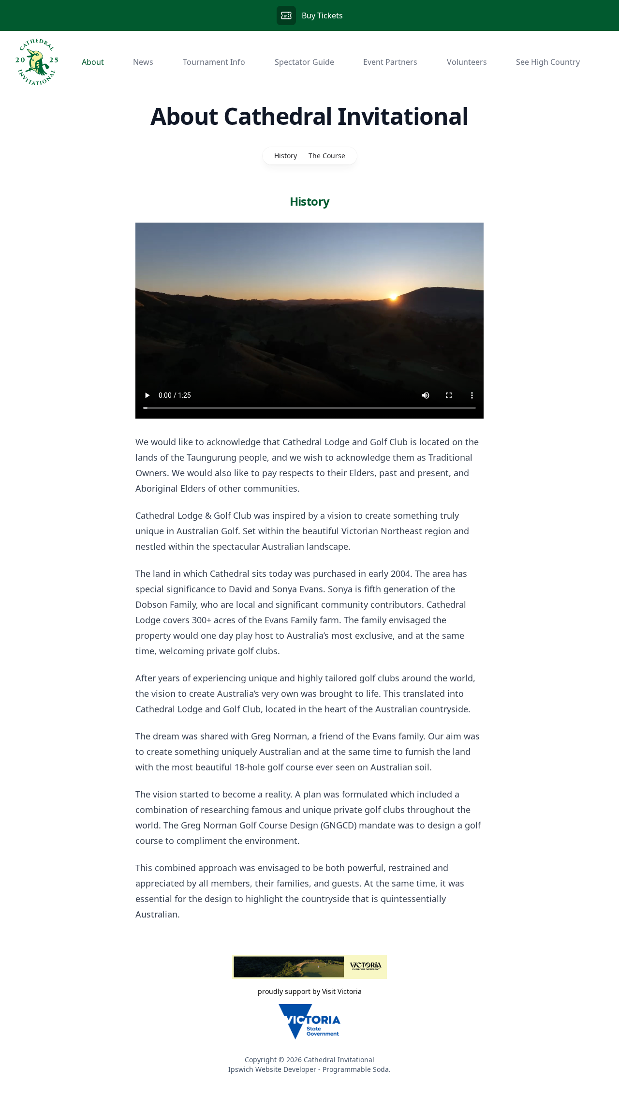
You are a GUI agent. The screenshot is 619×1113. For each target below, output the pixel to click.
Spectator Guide (304, 62)
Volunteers (467, 62)
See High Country (548, 62)
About (93, 62)
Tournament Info (214, 62)
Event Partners (390, 62)
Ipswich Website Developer (272, 1069)
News (143, 62)
